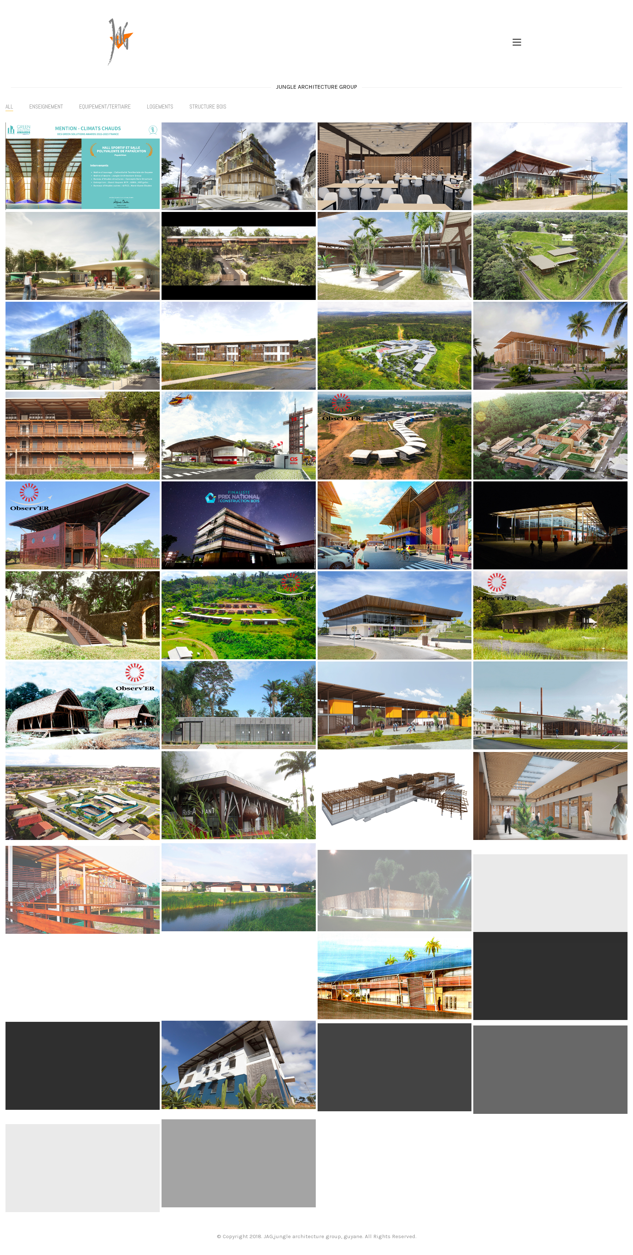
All (9, 106)
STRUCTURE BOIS (207, 106)
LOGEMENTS (160, 106)
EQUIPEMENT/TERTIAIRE (105, 106)
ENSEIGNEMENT (46, 106)
